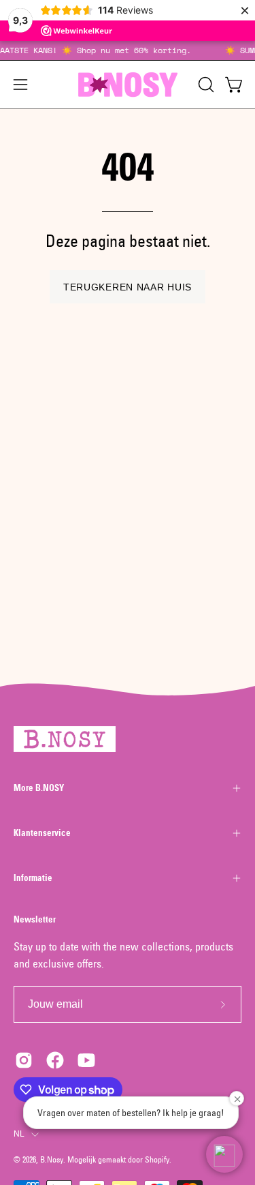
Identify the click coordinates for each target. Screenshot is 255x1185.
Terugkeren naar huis (127, 287)
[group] (127, 50)
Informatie (33, 878)
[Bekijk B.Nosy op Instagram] (24, 1060)
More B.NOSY (39, 788)
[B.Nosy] (128, 84)
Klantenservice (42, 833)
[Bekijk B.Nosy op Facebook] (55, 1060)
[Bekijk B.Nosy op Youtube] (86, 1060)
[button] (204, 84)
